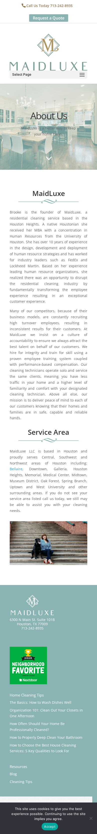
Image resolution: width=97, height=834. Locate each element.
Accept (49, 826)
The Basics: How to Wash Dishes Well (40, 702)
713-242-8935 (32, 628)
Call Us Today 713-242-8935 (49, 5)
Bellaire (16, 468)
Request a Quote (48, 18)
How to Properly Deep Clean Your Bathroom (46, 737)
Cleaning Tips (21, 781)
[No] (90, 818)
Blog (13, 774)
